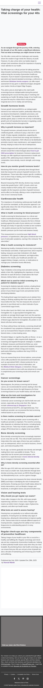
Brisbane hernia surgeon (19, 81)
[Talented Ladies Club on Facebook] (14, 679)
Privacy (6, 674)
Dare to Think (24, 682)
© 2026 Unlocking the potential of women (21, 685)
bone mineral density (31, 457)
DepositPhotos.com (28, 664)
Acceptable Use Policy (23, 674)
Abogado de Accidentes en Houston (25, 666)
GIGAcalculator (5, 664)
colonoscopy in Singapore (17, 405)
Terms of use (35, 674)
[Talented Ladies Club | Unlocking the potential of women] (14, 3)
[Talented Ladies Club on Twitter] (19, 679)
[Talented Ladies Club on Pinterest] (23, 679)
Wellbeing (21, 44)
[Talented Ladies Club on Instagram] (27, 679)
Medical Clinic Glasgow (12, 367)
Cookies (13, 674)
